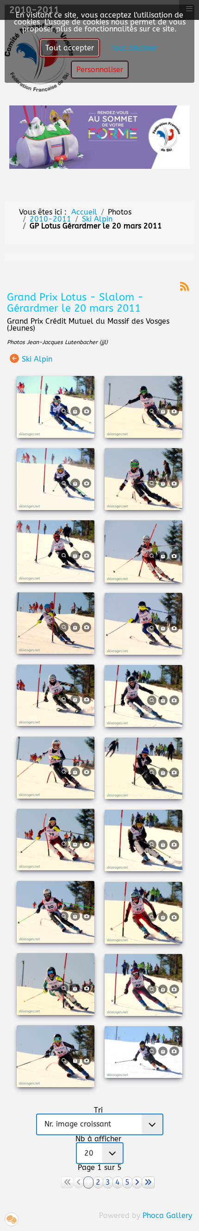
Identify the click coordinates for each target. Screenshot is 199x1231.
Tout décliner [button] (134, 47)
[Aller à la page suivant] (137, 1182)
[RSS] (184, 285)
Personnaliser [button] (99, 69)
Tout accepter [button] (69, 47)
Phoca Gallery (167, 1215)
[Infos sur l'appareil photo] (86, 410)
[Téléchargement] (75, 410)
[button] (12, 1219)
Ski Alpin (37, 358)
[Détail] (63, 410)
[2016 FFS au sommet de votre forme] (99, 136)
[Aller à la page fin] (148, 1182)
